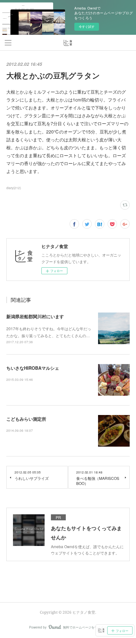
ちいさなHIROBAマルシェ (32, 368)
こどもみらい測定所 (26, 419)
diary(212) (13, 188)
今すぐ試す (87, 26)
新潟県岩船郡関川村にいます (35, 316)
